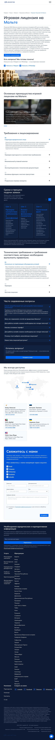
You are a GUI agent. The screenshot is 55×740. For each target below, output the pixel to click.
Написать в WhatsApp (28, 65)
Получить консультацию (12, 55)
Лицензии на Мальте (24, 12)
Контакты (7, 696)
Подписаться (27, 542)
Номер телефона (10, 489)
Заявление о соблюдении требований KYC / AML (15, 729)
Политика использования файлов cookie (42, 727)
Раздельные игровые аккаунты (15, 181)
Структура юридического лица (15, 139)
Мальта (16, 12)
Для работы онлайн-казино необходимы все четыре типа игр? (26, 323)
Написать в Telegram (12, 65)
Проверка (8, 286)
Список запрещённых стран (33, 731)
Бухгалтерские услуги (8, 562)
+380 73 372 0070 (34, 427)
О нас (5, 699)
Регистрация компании (8, 557)
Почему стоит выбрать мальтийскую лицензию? (21, 336)
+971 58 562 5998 (10, 427)
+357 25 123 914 (10, 414)
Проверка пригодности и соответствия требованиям (23, 155)
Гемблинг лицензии (7, 572)
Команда (6, 692)
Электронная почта (32, 483)
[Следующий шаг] (49, 199)
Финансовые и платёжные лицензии (8, 582)
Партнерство (8, 689)
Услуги (11, 12)
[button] (38, 491)
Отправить (44, 515)
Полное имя (9, 483)
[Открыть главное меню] (50, 2)
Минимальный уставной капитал (16, 161)
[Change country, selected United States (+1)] (8, 491)
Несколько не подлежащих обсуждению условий (22, 264)
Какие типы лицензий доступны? (16, 340)
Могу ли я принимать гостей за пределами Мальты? (23, 319)
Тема (29, 489)
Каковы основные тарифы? (14, 327)
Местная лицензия (11, 292)
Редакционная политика (46, 731)
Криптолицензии (9, 577)
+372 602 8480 (33, 414)
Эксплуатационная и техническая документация (22, 168)
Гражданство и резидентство (8, 567)
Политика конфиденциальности (26, 727)
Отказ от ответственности (46, 729)
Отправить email (27, 357)
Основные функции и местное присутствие (19, 174)
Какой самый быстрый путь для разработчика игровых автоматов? (24, 306)
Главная (6, 12)
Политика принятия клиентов (33, 729)
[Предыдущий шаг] (46, 199)
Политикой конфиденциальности (23, 506)
